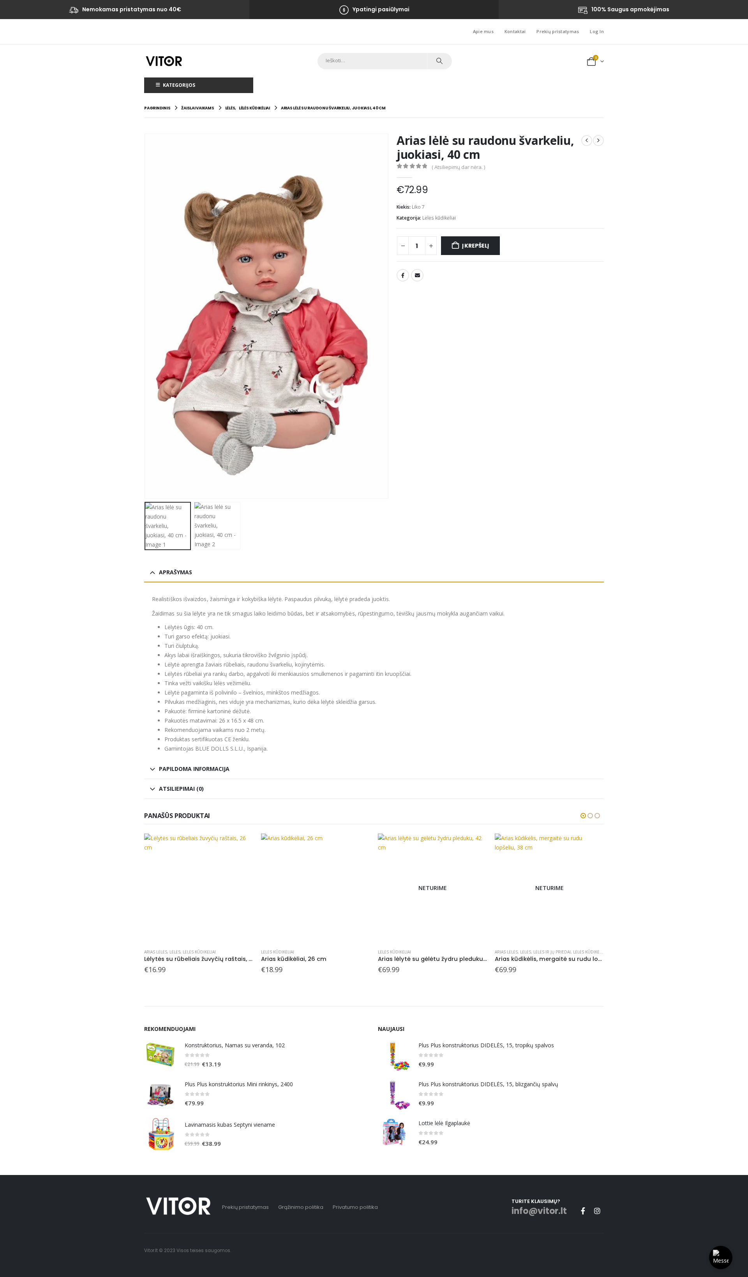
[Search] (439, 61)
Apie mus (483, 31)
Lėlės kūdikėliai (439, 218)
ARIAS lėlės (155, 952)
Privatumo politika (355, 1207)
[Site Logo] (163, 61)
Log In (597, 31)
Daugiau (474, 846)
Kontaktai (515, 31)
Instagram (597, 1211)
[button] (146, 316)
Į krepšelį (475, 246)
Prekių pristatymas (557, 31)
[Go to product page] (198, 888)
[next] (598, 140)
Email (417, 275)
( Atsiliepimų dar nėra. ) (458, 167)
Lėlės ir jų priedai (552, 952)
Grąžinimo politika (300, 1207)
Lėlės (174, 952)
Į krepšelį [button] (240, 846)
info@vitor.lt (539, 1211)
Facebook (403, 275)
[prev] (586, 140)
